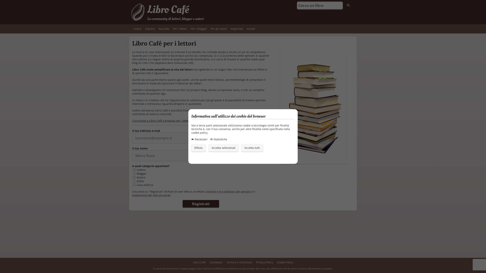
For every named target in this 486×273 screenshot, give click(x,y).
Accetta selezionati (223, 148)
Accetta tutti (252, 148)
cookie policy (199, 132)
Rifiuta (198, 148)
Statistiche (220, 139)
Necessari (200, 139)
